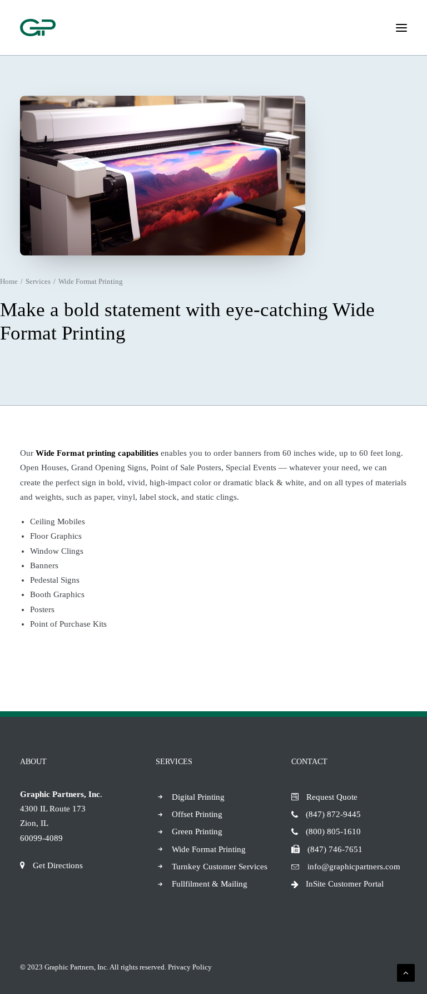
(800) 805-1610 (333, 831)
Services (38, 281)
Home (9, 281)
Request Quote (332, 797)
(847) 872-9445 (333, 814)
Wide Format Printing (209, 849)
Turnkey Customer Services (219, 866)
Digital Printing (198, 797)
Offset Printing (197, 814)
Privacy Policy (190, 967)
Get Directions (58, 865)
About (33, 761)
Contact (309, 761)
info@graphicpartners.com (353, 866)
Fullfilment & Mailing (209, 883)
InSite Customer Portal (345, 883)
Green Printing (197, 831)
